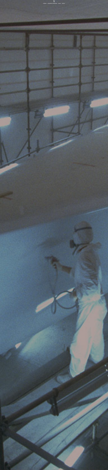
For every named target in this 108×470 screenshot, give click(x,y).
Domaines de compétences (52, 3)
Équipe (59, 3)
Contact (63, 3)
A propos (44, 3)
